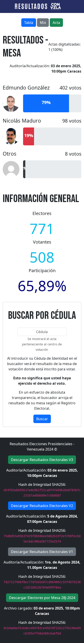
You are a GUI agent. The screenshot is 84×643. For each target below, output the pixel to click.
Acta (56, 22)
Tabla (28, 22)
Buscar (42, 418)
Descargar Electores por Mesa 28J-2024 (42, 597)
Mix (43, 22)
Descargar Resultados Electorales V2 (42, 505)
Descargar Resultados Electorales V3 (42, 459)
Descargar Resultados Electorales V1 (42, 551)
